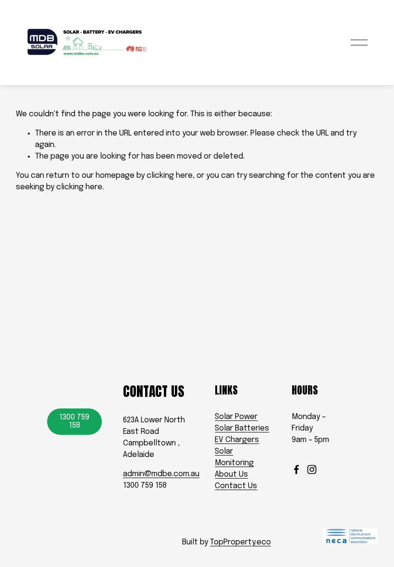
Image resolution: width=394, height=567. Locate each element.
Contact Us (236, 486)
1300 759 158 (74, 421)
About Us (231, 474)
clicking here (170, 176)
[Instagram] (312, 469)
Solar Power (236, 417)
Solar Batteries (242, 428)
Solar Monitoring (234, 457)
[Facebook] (296, 469)
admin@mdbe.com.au (161, 474)
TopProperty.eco (240, 542)
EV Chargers (237, 440)
